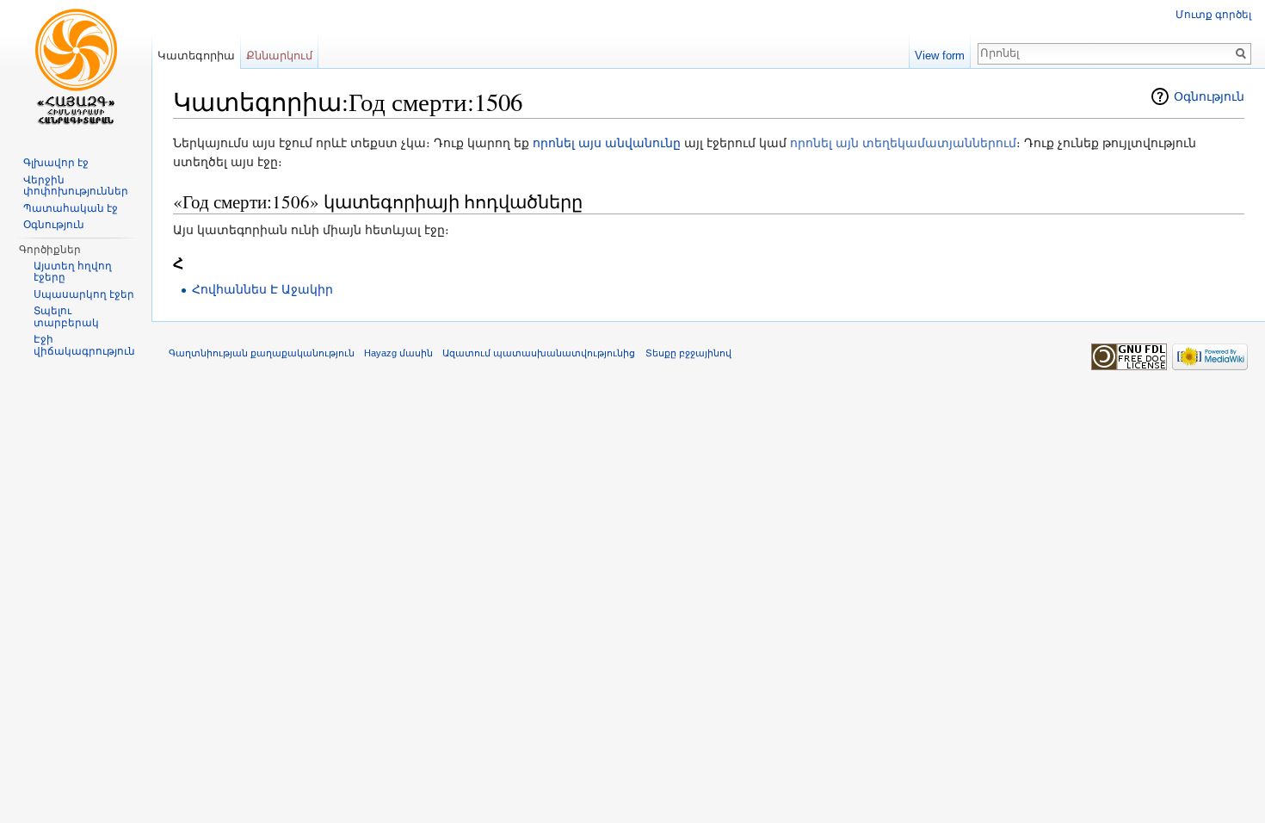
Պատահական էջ (70, 208)
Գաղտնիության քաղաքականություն (262, 353)
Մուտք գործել (1213, 15)
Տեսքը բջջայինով (688, 353)
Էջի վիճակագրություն (84, 345)
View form (940, 55)
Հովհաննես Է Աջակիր (262, 289)
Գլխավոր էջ (56, 163)
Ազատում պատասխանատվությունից (538, 353)
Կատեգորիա (196, 55)
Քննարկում (279, 55)
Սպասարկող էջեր (84, 294)
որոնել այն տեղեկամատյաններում (903, 143)
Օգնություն (1209, 96)
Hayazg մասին (398, 353)
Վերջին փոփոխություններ (75, 186)
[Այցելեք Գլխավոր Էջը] (76, 69)
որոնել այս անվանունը (607, 143)
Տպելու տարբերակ (66, 317)
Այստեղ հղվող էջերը (73, 272)
